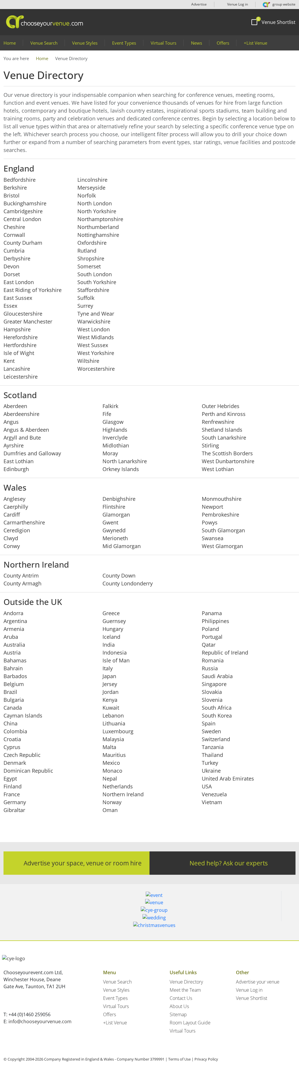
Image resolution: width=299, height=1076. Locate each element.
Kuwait (110, 707)
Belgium (14, 683)
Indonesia (114, 652)
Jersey (109, 683)
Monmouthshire (221, 498)
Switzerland (216, 739)
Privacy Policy (206, 1059)
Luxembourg (117, 731)
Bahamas (15, 660)
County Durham (23, 242)
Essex (10, 305)
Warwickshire (93, 321)
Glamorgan (116, 514)
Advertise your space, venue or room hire (83, 863)
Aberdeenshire (21, 413)
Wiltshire (88, 360)
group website (283, 4)
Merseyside (91, 187)
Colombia (15, 731)
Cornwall (14, 234)
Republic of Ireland (225, 652)
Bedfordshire (20, 179)
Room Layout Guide (190, 1022)
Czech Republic (22, 754)
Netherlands (117, 786)
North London (94, 203)
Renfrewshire (218, 421)
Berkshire (15, 187)
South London (94, 274)
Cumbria (14, 250)
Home (10, 43)
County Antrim (21, 575)
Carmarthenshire (24, 522)
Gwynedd (114, 530)
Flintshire (113, 506)
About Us (179, 1006)
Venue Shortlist (251, 998)
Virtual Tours (163, 43)
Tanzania (213, 746)
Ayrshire (14, 445)
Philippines (215, 620)
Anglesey (14, 498)
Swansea (212, 538)
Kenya (109, 699)
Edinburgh (16, 469)
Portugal (212, 636)
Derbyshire (17, 258)
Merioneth (115, 538)
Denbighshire (118, 498)
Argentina (15, 620)
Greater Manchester (28, 321)
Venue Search (44, 43)
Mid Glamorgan (121, 546)
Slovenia (212, 699)
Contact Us (181, 998)
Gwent (110, 522)
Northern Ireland (123, 794)
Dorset (12, 274)
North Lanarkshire (124, 461)
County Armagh (22, 583)
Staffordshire (93, 289)
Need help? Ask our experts (229, 863)
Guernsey (114, 620)
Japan (109, 676)
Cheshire (14, 226)
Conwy (12, 546)
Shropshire (90, 258)
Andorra (13, 613)
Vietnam (212, 802)
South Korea (217, 715)
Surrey (85, 305)
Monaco (112, 770)
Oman (110, 809)
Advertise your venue (257, 982)
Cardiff (12, 514)
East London (19, 282)
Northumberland (98, 226)
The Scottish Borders (227, 453)
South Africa (217, 707)
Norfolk (86, 195)
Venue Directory (186, 982)
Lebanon (113, 715)
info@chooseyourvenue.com (40, 1021)
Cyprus (12, 746)
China (11, 723)
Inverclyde (115, 437)
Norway (111, 802)
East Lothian (19, 461)
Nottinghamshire (98, 234)
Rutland (86, 250)
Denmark (15, 762)
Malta (109, 746)
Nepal (109, 778)
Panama (212, 613)
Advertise (199, 4)
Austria (12, 652)
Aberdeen (15, 406)
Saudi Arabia (217, 676)
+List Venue (255, 43)
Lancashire (17, 368)
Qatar (208, 644)
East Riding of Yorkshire (33, 289)
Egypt (10, 778)
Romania (213, 660)
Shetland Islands (222, 429)
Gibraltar (14, 809)
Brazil (10, 691)
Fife (106, 413)
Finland (13, 786)
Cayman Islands (23, 715)
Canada (13, 707)
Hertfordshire (20, 345)
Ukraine (211, 770)
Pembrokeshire (220, 514)
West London (93, 329)
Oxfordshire (92, 242)
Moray (110, 453)
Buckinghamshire (25, 203)
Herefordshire (21, 337)
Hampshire (17, 329)
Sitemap (178, 1014)
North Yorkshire (96, 211)
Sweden (211, 731)
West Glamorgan (222, 546)
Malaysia (113, 739)
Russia (210, 668)
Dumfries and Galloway (32, 453)
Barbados (15, 676)
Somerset (89, 266)
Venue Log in (237, 4)
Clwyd (11, 538)
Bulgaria (14, 699)
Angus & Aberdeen (26, 429)
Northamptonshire (100, 219)
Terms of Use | (181, 1059)
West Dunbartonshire (228, 461)
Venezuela (214, 794)
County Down (118, 575)
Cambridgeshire (23, 211)
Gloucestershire (23, 313)
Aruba (11, 636)
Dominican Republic (28, 770)
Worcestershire (96, 368)
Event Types (124, 43)
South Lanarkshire (224, 437)
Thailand (212, 754)
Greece (111, 613)
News (196, 43)
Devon (11, 266)
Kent (9, 360)
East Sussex (18, 297)
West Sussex (92, 345)
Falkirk (110, 406)
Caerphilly (16, 506)
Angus (11, 421)
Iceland (111, 636)
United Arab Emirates (228, 778)
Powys (210, 522)
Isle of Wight (19, 352)
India (108, 644)
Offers (223, 43)
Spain (208, 723)
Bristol (12, 195)
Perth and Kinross (224, 413)
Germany (15, 802)
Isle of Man (116, 660)
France (12, 794)
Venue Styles (85, 43)
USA (207, 786)
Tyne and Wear (95, 313)
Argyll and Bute (22, 437)
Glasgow (113, 421)
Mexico (111, 762)
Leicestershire (21, 376)
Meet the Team (185, 990)
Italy (107, 668)
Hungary (112, 628)
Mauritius (114, 754)
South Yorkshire (96, 282)
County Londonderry (127, 583)
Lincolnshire (92, 179)
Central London (22, 219)
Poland (210, 628)
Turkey (210, 762)
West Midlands (95, 337)
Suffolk (85, 297)
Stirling (210, 445)
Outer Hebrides (220, 406)
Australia (14, 644)
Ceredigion (17, 530)
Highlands (114, 429)
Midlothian (115, 445)
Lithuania (113, 723)
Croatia (12, 739)
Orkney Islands (120, 469)
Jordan (110, 691)
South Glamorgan (223, 530)
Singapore (214, 683)
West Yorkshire (95, 352)
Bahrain (13, 668)
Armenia (14, 628)
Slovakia (212, 691)
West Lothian (218, 469)
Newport (212, 506)
